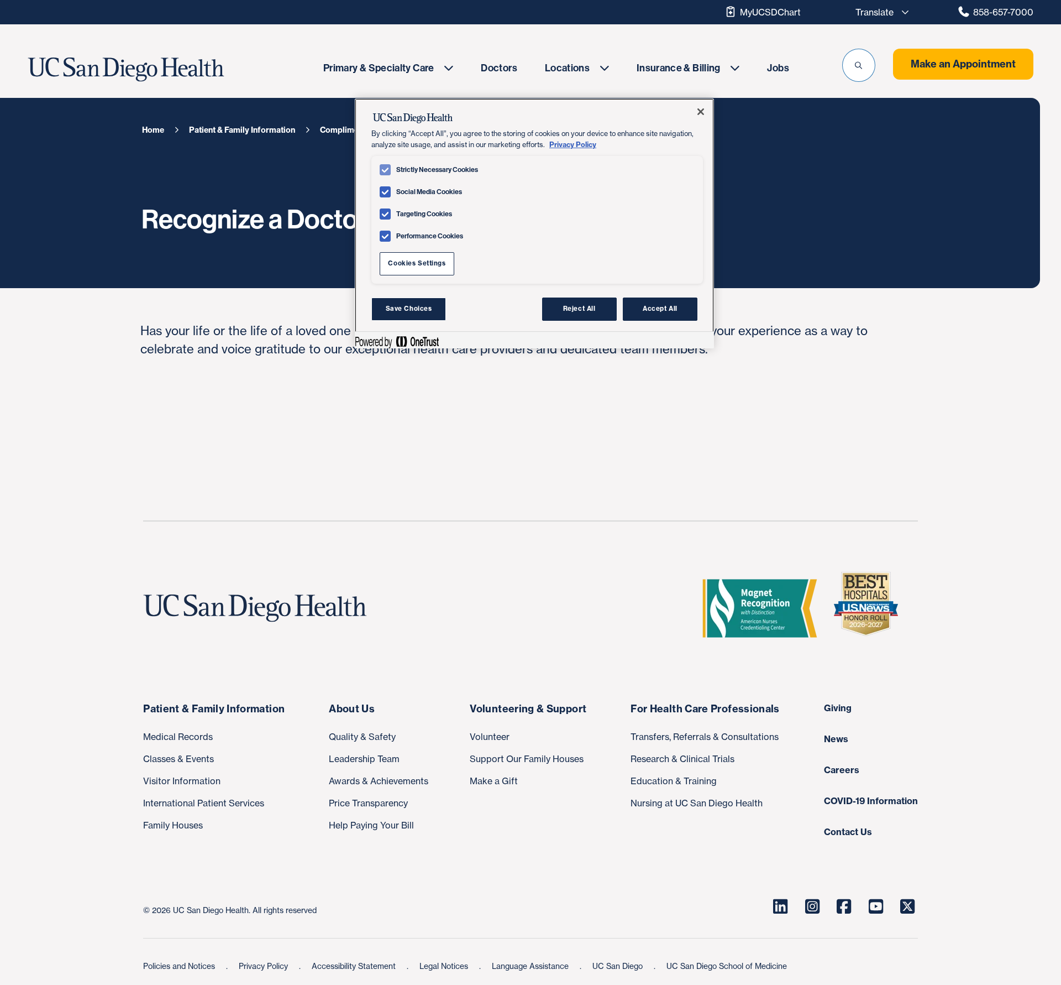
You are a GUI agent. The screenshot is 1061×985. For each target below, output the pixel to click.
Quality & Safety (362, 736)
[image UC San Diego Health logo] (159, 70)
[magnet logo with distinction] (764, 608)
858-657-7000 (1003, 12)
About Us (352, 708)
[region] (534, 223)
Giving (838, 707)
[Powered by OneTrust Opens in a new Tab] (397, 341)
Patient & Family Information (214, 708)
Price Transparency (368, 803)
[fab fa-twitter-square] (907, 906)
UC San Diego (618, 966)
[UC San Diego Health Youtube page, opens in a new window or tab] (875, 906)
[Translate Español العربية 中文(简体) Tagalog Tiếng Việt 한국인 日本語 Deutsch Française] (879, 12)
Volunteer (490, 736)
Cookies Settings (416, 263)
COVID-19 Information (871, 800)
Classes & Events (178, 758)
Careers (841, 769)
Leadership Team (364, 758)
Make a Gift (494, 780)
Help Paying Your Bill (371, 825)
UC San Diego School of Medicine (726, 966)
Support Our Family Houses (527, 758)
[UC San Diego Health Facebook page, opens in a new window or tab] (843, 906)
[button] (858, 65)
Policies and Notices (180, 966)
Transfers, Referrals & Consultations (705, 736)
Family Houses (173, 825)
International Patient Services (203, 803)
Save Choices (409, 308)
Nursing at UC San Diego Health (697, 803)
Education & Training (674, 780)
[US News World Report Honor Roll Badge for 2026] (870, 608)
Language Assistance (531, 966)
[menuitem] (388, 68)
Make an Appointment (963, 64)
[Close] (701, 112)
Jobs (778, 68)
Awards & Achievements (378, 780)
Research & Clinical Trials (682, 758)
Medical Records (178, 736)
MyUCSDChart (770, 12)
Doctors (499, 68)
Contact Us (848, 831)
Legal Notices (444, 966)
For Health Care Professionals (705, 708)
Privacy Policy (264, 966)
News (836, 738)
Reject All (579, 308)
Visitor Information (181, 780)
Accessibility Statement (355, 966)
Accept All (660, 308)
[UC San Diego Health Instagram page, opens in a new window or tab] (812, 906)
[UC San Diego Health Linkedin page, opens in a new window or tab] (780, 906)
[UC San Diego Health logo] (259, 608)
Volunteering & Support (528, 708)
